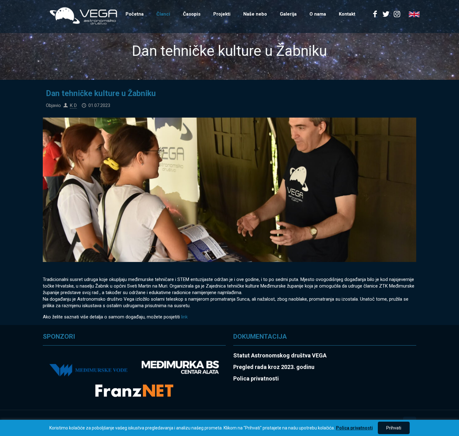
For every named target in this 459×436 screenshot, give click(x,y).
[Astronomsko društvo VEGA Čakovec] (83, 16)
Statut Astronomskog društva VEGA (280, 355)
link (184, 317)
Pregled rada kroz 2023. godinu (273, 367)
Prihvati (393, 427)
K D (73, 105)
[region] (229, 428)
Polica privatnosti (354, 427)
